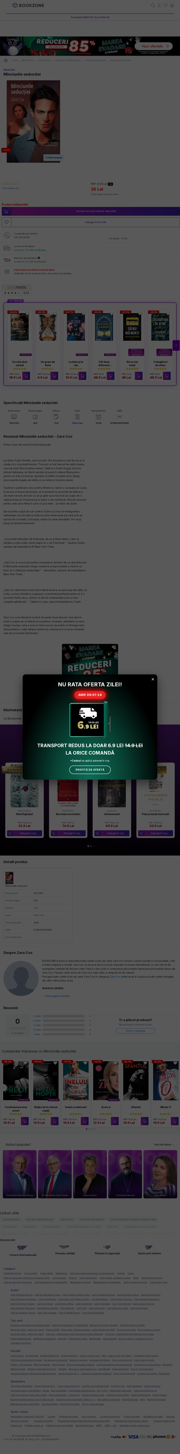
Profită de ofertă (90, 769)
